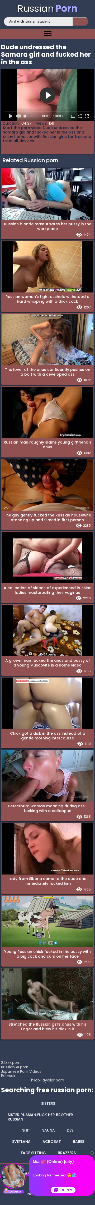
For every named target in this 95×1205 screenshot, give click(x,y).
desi (70, 1130)
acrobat (51, 1141)
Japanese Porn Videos (21, 1071)
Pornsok (8, 1075)
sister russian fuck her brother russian (40, 1117)
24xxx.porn (11, 1062)
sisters (48, 1103)
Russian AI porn (14, 1067)
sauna (48, 1130)
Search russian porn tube (80, 21)
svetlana (21, 1141)
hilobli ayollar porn (47, 1080)
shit (26, 1130)
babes (78, 1141)
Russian (47, 8)
